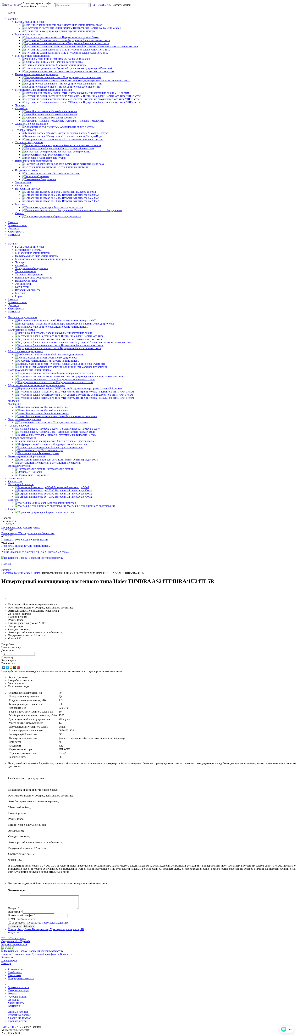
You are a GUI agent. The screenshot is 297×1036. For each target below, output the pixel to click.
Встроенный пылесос (27, 188)
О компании (15, 969)
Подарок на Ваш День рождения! (20, 527)
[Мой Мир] (14, 667)
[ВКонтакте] (4, 667)
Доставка (13, 228)
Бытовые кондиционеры (29, 21)
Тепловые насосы (25, 129)
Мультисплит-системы (28, 34)
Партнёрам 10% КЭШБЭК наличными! (24, 539)
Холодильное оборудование (31, 123)
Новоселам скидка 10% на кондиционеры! (26, 545)
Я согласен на (40, 922)
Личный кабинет (18, 1011)
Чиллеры (20, 105)
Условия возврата (18, 987)
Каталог (13, 18)
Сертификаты (16, 231)
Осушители (22, 185)
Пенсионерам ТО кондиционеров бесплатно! (27, 533)
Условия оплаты (17, 225)
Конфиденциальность (21, 978)
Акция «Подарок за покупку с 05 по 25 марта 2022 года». (35, 551)
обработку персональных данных (48, 922)
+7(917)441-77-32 (101, 4)
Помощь (6, 963)
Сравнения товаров (19, 1017)
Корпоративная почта (14, 944)
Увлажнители (23, 182)
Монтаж (20, 204)
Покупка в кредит (18, 990)
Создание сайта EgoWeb (15, 941)
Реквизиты (14, 975)
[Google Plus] (18, 667)
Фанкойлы (21, 108)
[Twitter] (7, 667)
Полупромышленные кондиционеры (36, 74)
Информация (9, 960)
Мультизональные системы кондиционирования (43, 89)
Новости (13, 222)
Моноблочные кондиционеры (32, 55)
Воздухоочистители (26, 170)
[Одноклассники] (11, 667)
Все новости (8, 521)
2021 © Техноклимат (13, 938)
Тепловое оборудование (29, 142)
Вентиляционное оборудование (33, 160)
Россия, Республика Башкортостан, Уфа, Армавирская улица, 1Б (46, 929)
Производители (17, 1021)
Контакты (14, 234)
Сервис (19, 213)
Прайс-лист (15, 972)
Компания (7, 957)
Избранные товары (19, 1014)
